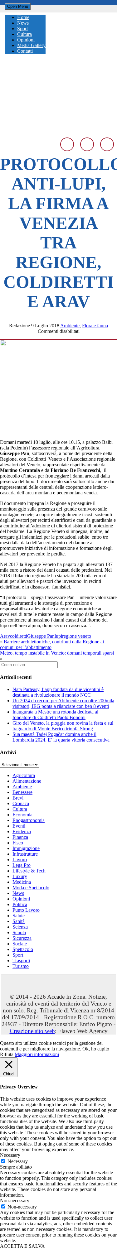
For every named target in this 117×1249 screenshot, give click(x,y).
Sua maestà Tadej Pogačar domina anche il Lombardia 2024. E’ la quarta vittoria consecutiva (61, 737)
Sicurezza (22, 938)
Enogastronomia (28, 820)
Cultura (19, 809)
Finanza (20, 837)
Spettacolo (22, 949)
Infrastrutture (25, 854)
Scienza (20, 927)
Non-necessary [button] (14, 1200)
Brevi (17, 797)
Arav (5, 636)
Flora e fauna (95, 325)
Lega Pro (21, 865)
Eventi (18, 826)
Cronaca (20, 803)
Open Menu (17, 6)
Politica (19, 904)
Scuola (19, 932)
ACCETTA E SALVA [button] (22, 1246)
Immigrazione (26, 848)
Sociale (19, 943)
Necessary (17, 1161)
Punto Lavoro (26, 910)
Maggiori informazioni (37, 1054)
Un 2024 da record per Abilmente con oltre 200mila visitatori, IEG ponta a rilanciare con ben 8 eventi (63, 703)
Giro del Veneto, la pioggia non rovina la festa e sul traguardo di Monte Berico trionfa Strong (62, 725)
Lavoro (19, 859)
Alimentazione (26, 781)
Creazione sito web (32, 1031)
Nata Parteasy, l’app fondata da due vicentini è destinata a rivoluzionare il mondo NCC (58, 692)
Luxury (19, 876)
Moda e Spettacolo (30, 887)
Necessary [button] (10, 1155)
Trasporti (21, 960)
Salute (18, 915)
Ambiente (70, 325)
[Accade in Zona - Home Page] (58, 129)
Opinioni (21, 898)
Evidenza (21, 831)
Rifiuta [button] (6, 1054)
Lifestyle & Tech (29, 870)
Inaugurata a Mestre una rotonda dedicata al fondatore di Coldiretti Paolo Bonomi (55, 714)
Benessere (22, 792)
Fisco (17, 842)
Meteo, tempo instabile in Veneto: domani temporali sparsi (57, 653)
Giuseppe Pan (41, 636)
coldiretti (18, 636)
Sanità (18, 921)
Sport (17, 955)
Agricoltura (23, 775)
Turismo (20, 966)
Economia (22, 814)
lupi (58, 636)
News (18, 893)
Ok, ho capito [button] (95, 1048)
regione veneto (76, 636)
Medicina (21, 882)
